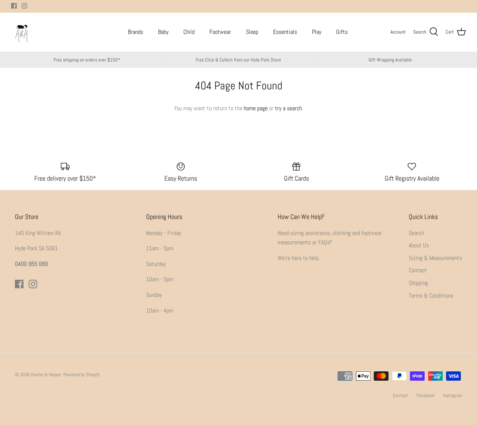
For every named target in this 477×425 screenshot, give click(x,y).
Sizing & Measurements (435, 258)
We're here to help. (299, 258)
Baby (163, 32)
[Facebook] (14, 6)
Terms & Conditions (431, 295)
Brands (135, 32)
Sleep (252, 32)
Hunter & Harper (46, 374)
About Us (419, 245)
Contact (418, 270)
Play (316, 32)
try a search (288, 108)
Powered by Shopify (81, 374)
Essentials (285, 32)
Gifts (342, 32)
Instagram (452, 395)
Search (416, 233)
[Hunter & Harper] (21, 32)
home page (256, 108)
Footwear (220, 32)
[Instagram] (24, 6)
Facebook (426, 395)
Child (189, 32)
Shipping (418, 283)
